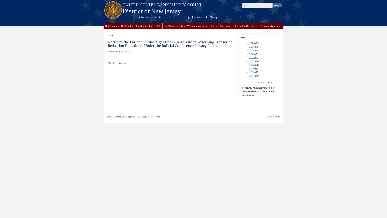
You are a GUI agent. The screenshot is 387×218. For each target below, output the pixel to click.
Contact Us (119, 117)
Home (110, 35)
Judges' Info (155, 25)
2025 (252, 46)
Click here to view (117, 63)
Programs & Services (271, 25)
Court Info (141, 25)
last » (269, 81)
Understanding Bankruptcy (119, 25)
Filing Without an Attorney (194, 25)
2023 (252, 54)
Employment (132, 117)
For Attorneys (171, 25)
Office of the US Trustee (245, 25)
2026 (252, 43)
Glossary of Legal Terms (150, 117)
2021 (252, 61)
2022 (252, 57)
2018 (252, 72)
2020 (252, 64)
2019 (252, 68)
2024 (252, 50)
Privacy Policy (274, 117)
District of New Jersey (152, 11)
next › (261, 81)
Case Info (225, 25)
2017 (252, 75)
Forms (214, 25)
